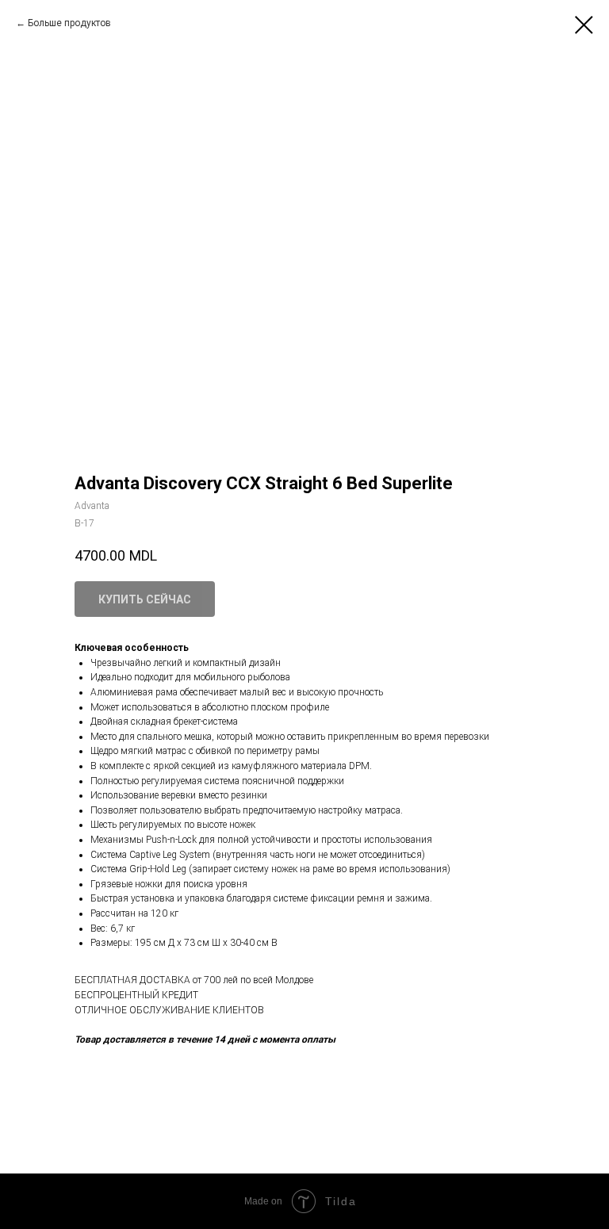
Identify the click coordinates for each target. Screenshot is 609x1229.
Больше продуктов (69, 23)
